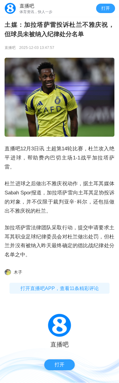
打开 (105, 8)
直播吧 (10, 48)
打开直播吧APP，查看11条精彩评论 (59, 288)
